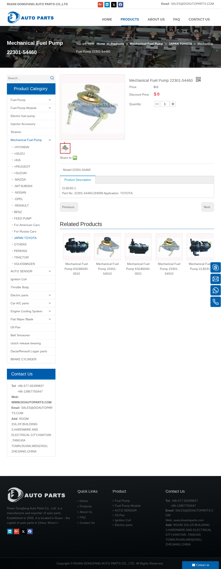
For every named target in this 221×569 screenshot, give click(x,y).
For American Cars (27, 225)
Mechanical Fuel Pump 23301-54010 (106, 268)
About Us (86, 512)
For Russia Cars (25, 231)
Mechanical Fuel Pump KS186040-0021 (137, 268)
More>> (53, 522)
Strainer (16, 132)
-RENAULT (21, 205)
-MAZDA (20, 179)
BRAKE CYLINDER (23, 359)
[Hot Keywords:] (52, 78)
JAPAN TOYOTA (25, 238)
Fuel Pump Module (23, 108)
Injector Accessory (23, 124)
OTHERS (20, 244)
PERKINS (20, 251)
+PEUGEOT (22, 166)
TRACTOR (21, 257)
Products (86, 506)
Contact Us (87, 522)
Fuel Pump (18, 100)
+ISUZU (19, 153)
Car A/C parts (20, 303)
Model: (67, 170)
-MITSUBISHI (23, 186)
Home (84, 501)
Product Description (77, 179)
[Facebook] (120, 4)
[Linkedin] (107, 4)
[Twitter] (114, 4)
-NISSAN (20, 192)
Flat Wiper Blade (22, 319)
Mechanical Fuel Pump (26, 140)
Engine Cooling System (26, 311)
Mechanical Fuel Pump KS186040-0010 (75, 268)
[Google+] (100, 4)
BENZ (18, 212)
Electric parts (19, 295)
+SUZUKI (20, 173)
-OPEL (18, 199)
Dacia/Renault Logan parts (29, 351)
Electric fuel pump (23, 116)
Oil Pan (16, 327)
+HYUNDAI (21, 147)
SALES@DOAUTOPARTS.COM (192, 3)
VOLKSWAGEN (24, 264)
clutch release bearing (26, 343)
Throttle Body (20, 287)
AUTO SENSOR (21, 271)
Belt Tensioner (20, 335)
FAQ (83, 517)
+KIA (17, 160)
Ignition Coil (19, 279)
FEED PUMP (23, 218)
